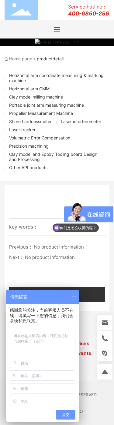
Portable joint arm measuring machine (46, 105)
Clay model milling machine (36, 96)
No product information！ (61, 247)
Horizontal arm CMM (29, 88)
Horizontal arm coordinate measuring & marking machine (56, 78)
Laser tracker (22, 129)
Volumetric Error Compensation (39, 137)
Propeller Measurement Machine (41, 113)
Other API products (28, 167)
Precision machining (29, 146)
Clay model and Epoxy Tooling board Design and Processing (53, 157)
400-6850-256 (88, 13)
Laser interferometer (81, 121)
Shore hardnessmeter (30, 121)
